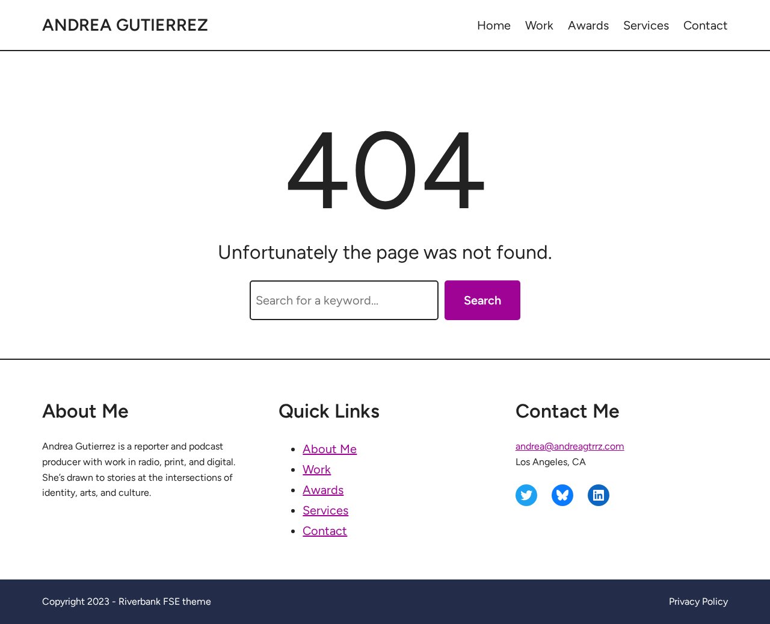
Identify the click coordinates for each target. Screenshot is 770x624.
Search (482, 300)
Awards (323, 490)
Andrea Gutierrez (125, 24)
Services (325, 510)
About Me (330, 449)
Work (317, 469)
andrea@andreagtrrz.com (570, 446)
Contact (325, 531)
